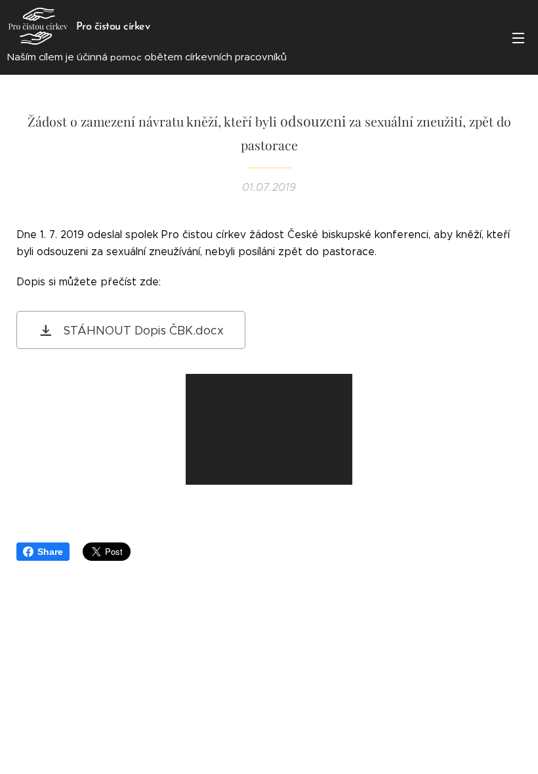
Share (50, 551)
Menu (518, 37)
